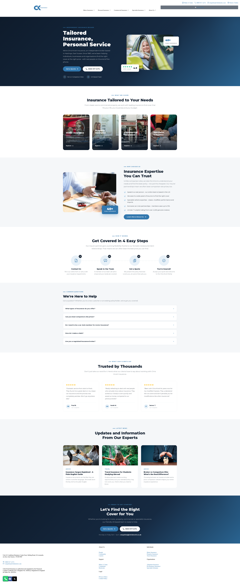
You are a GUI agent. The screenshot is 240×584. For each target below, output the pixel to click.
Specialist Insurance (138, 10)
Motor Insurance (88, 10)
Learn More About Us (135, 217)
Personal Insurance (103, 10)
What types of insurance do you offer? (80, 308)
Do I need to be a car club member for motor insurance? (87, 325)
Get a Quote (71, 69)
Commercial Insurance (120, 10)
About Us (151, 10)
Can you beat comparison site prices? (79, 317)
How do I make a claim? (74, 333)
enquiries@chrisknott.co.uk (130, 535)
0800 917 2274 (94, 69)
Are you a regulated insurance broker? (80, 341)
